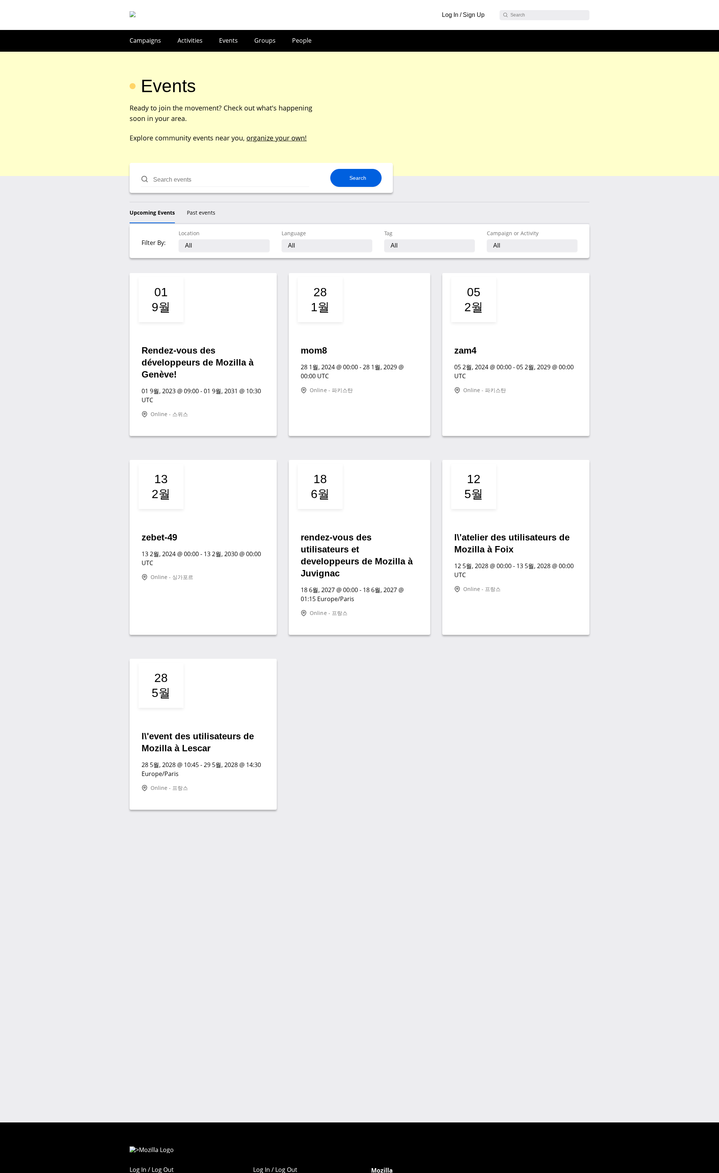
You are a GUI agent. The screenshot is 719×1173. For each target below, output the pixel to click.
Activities (190, 40)
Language (294, 233)
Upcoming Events (152, 212)
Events (228, 40)
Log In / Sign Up (463, 15)
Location (189, 233)
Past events (201, 212)
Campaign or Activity (513, 233)
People (302, 40)
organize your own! (276, 137)
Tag (388, 233)
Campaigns (145, 40)
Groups (265, 40)
